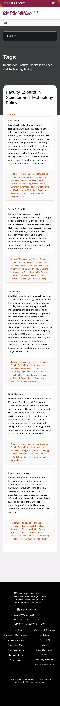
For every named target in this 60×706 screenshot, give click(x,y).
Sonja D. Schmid (16, 209)
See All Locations (27, 619)
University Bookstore (44, 660)
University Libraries (15, 655)
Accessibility (15, 660)
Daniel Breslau (15, 394)
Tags (4, 23)
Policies (44, 645)
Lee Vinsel (13, 120)
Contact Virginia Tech (30, 624)
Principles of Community (15, 635)
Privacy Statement (15, 640)
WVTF (44, 655)
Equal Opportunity (44, 650)
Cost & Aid (44, 635)
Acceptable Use (15, 645)
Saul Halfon (14, 291)
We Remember (17, 650)
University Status (16, 630)
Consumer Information (44, 630)
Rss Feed (11, 114)
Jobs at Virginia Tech (44, 665)
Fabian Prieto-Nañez (18, 473)
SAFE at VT (44, 640)
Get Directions (25, 615)
